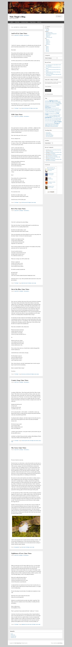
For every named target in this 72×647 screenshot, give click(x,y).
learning (46, 113)
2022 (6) (47, 47)
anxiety (55, 101)
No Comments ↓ (26, 35)
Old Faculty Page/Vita (49, 136)
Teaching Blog (48, 132)
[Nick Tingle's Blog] (36, 13)
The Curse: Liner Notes (18, 448)
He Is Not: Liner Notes (18, 209)
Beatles (59, 102)
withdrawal (47, 126)
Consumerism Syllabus (49, 135)
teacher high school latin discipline (49, 121)
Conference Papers (24, 22)
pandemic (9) (48, 41)
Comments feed (13, 636)
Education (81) (48, 34)
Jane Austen (50, 170)
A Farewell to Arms (51, 186)
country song (24, 440)
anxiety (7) (47, 43)
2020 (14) (47, 50)
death (22, 283)
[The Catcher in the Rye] (46, 184)
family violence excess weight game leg (54, 109)
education (48, 108)
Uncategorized (16, 547)
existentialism (46, 109)
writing (51, 126)
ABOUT (12, 22)
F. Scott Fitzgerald (51, 174)
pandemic (48, 117)
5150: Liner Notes (16, 114)
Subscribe (48, 90)
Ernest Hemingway (51, 187)
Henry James (49, 111)
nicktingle (21, 35)
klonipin (53, 111)
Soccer (56, 119)
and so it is (23, 108)
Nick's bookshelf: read (51, 167)
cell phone (57, 103)
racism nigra (53, 119)
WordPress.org (13, 637)
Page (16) (47, 30)
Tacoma (59, 119)
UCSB (49, 124)
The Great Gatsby (51, 173)
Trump (56, 123)
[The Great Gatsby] (46, 176)
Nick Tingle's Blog (17, 16)
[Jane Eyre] (46, 180)
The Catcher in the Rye (51, 182)
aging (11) (47, 39)
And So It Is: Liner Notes (19, 33)
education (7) (48, 44)
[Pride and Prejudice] (46, 171)
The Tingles (31, 108)
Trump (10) (47, 40)
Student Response (49, 133)
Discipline (47, 106)
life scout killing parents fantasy (52, 113)
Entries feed (13, 634)
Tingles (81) (48, 36)
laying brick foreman (57, 111)
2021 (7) (47, 48)
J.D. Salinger (50, 183)
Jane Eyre (49, 177)
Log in (12, 633)
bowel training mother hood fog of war (50, 103)
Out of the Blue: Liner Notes (20, 289)
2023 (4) (47, 46)
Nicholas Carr (57, 116)
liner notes (27, 108)
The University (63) (49, 37)
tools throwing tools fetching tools (49, 123)
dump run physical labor (53, 106)
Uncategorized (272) (49, 32)
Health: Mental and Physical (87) (51, 33)
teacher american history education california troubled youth (53, 120)
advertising (47, 101)
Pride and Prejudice (51, 169)
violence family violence (54, 124)
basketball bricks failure (55, 102)
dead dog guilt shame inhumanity (52, 105)
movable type (51, 116)
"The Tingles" (16, 108)
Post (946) (47, 29)
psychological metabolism (55, 117)
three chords (36, 440)
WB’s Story (39, 22)
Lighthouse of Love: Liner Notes (21, 553)
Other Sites (17, 22)
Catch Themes (60, 643)
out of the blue (27, 374)
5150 (22, 202)
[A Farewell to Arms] (46, 188)
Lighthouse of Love (25, 624)
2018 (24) (47, 51)
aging (51, 100)
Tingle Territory (32, 22)
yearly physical (55, 126)
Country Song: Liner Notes (19, 380)
